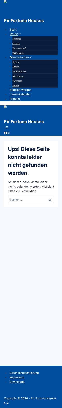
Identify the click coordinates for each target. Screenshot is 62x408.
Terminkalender (20, 94)
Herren (15, 62)
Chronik (16, 43)
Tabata (15, 85)
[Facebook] (5, 133)
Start (13, 29)
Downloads (17, 381)
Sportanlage (18, 53)
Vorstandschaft (19, 48)
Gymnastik (17, 81)
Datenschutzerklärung (24, 372)
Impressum (17, 377)
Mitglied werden (20, 89)
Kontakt (15, 99)
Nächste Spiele (19, 71)
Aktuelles (16, 39)
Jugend (15, 66)
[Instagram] (8, 133)
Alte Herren (17, 76)
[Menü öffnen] (7, 127)
